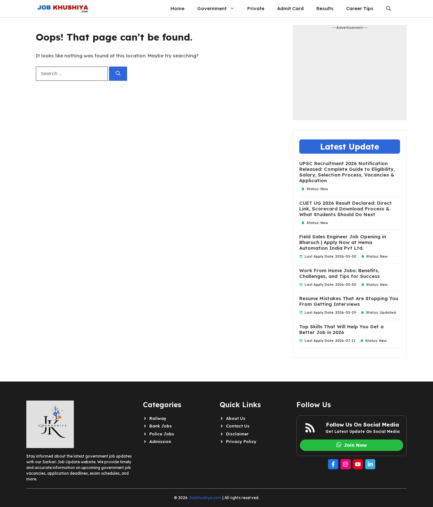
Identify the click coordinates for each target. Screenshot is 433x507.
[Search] (118, 74)
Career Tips (359, 8)
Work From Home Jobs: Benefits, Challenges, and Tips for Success (339, 273)
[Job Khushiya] (63, 8)
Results (324, 8)
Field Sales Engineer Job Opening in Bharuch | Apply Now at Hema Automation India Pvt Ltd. (342, 242)
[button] (388, 8)
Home (177, 8)
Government (212, 8)
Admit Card (290, 8)
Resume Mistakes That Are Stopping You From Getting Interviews (348, 301)
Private (255, 8)
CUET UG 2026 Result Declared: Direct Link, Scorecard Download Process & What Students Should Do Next (345, 208)
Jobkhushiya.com (205, 497)
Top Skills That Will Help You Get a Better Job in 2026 (341, 329)
